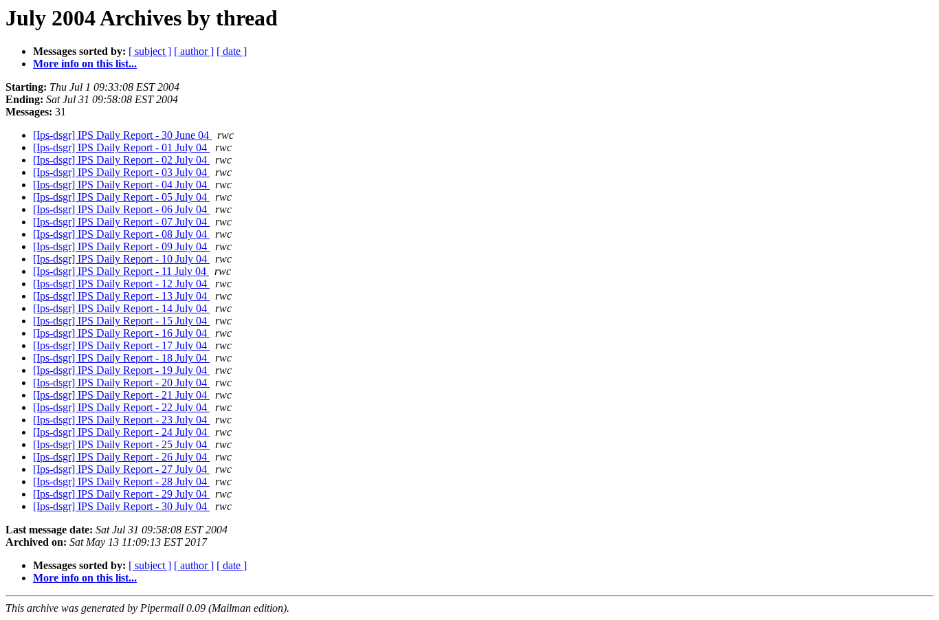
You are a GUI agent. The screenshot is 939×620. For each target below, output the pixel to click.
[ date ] (232, 51)
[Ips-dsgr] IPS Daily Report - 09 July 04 (121, 246)
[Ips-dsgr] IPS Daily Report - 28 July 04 (121, 481)
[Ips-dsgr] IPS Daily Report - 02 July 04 (121, 160)
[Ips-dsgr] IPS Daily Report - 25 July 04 (121, 444)
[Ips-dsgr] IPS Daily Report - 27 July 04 (121, 469)
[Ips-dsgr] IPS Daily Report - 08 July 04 (121, 234)
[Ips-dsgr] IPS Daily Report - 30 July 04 (121, 506)
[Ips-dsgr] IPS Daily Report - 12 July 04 (121, 283)
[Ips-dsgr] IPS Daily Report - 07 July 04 (121, 222)
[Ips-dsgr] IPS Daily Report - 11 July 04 (121, 271)
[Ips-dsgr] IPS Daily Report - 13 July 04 (121, 296)
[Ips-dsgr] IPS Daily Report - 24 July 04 (121, 432)
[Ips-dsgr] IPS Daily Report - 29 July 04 (121, 494)
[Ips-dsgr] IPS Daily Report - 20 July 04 (121, 382)
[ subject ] (150, 51)
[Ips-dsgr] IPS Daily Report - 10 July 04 (121, 259)
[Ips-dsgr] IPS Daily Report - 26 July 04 (121, 457)
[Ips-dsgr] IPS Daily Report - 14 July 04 (121, 308)
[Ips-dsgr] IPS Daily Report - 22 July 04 (121, 407)
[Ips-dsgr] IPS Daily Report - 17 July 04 (121, 345)
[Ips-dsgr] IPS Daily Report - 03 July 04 (121, 172)
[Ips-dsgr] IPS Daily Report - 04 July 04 (121, 184)
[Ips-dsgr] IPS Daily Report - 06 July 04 (121, 209)
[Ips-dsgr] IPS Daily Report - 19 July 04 (121, 370)
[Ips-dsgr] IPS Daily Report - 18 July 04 (121, 358)
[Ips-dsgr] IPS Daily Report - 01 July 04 (121, 147)
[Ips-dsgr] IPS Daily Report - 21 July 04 (121, 395)
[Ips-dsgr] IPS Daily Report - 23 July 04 (121, 419)
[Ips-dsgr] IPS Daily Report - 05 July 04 (121, 197)
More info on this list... (85, 63)
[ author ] (194, 51)
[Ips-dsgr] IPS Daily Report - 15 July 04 (121, 320)
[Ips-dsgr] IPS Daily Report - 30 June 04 (122, 135)
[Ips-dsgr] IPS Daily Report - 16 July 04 (121, 333)
